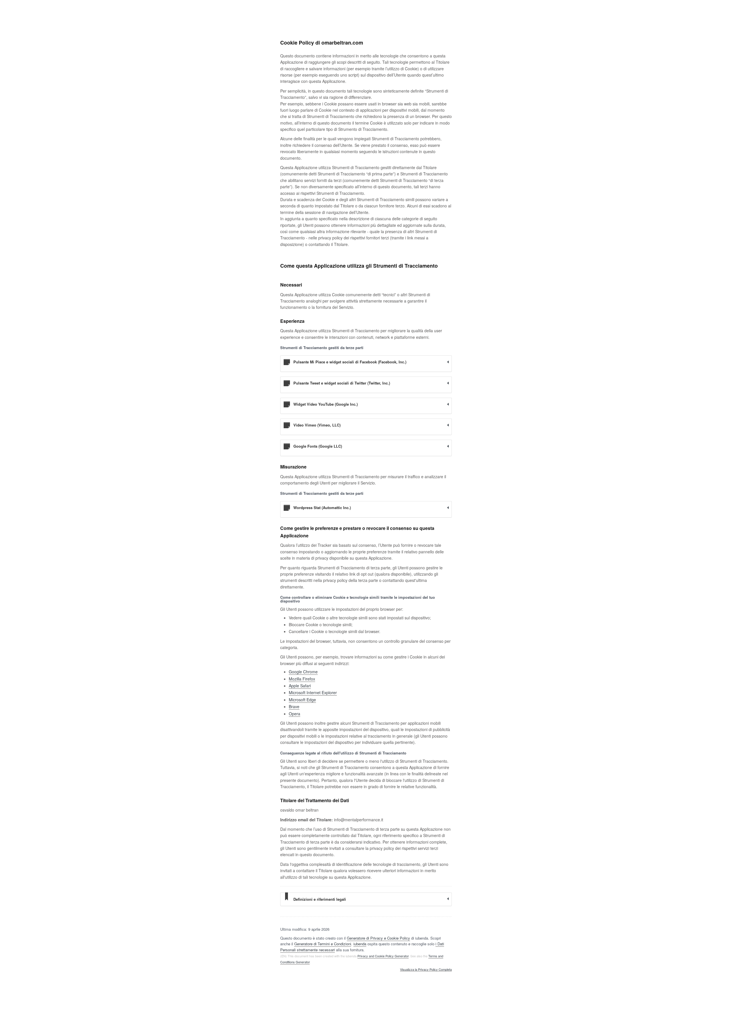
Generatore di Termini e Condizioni (322, 943)
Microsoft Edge (302, 699)
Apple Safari (300, 685)
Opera (294, 713)
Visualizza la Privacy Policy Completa (426, 969)
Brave (294, 706)
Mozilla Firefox (302, 679)
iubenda (359, 943)
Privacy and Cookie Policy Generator (383, 956)
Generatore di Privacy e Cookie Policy (378, 938)
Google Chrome (303, 671)
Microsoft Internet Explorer (313, 692)
